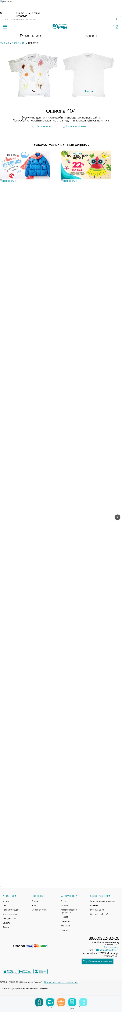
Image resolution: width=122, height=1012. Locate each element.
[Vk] (5, 941)
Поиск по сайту (76, 126)
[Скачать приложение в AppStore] (10, 971)
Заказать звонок (111, 947)
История (65, 906)
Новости (65, 917)
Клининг (94, 906)
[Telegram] (21, 941)
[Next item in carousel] (117, 517)
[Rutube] (16, 941)
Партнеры (65, 930)
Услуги (6, 901)
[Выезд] (50, 1002)
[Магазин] (61, 1002)
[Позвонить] (83, 1002)
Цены (5, 906)
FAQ (34, 906)
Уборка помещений (12, 910)
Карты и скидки (10, 914)
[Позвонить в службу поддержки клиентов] (116, 27)
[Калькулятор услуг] (72, 1002)
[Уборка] (39, 1002)
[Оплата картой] (19, 946)
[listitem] (30, 167)
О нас (63, 901)
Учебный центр (97, 910)
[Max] (26, 941)
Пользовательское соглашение (61, 982)
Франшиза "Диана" (99, 914)
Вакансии (65, 921)
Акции (6, 927)
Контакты (65, 926)
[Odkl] (11, 941)
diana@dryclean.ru (109, 950)
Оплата (6, 923)
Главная (4, 43)
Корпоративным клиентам (102, 901)
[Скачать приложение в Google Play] (25, 971)
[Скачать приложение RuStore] (40, 971)
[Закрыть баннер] (1, 13)
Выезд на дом (9, 919)
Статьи (35, 901)
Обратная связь (39, 910)
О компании (18, 43)
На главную (43, 126)
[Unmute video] (61, 7)
